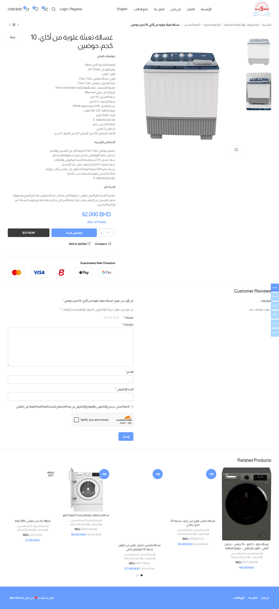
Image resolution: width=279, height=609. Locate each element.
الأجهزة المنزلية (211, 24)
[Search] (54, 9)
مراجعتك (127, 324)
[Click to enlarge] (236, 150)
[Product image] (246, 504)
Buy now (28, 232)
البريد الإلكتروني (124, 389)
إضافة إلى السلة (74, 232)
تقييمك (128, 317)
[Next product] (10, 25)
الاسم (129, 371)
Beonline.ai (17, 597)
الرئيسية (266, 24)
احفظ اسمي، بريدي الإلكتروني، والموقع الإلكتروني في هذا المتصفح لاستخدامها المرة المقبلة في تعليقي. (72, 406)
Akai (12, 37)
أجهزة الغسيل (191, 24)
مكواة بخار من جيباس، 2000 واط (33, 520)
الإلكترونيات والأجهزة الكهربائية (240, 24)
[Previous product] (18, 25)
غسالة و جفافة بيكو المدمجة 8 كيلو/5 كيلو (86, 515)
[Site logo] (261, 9)
